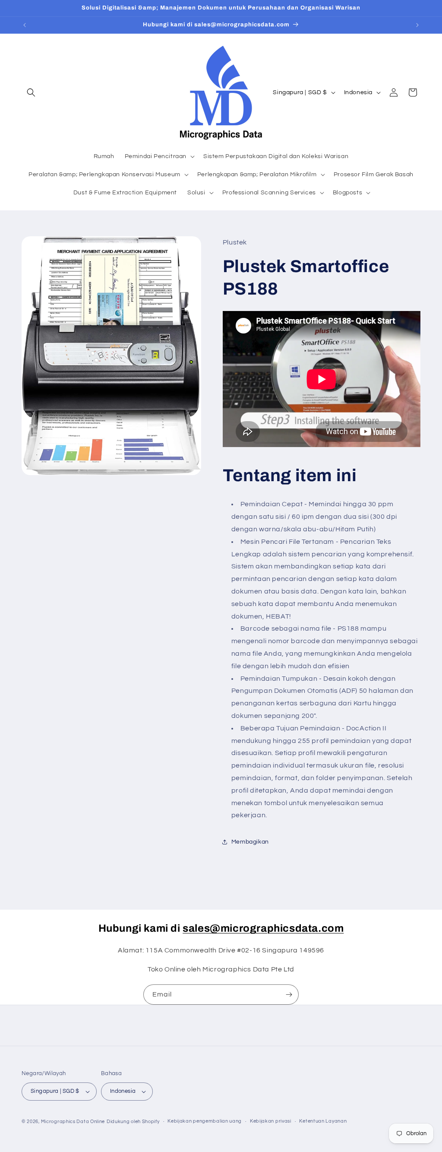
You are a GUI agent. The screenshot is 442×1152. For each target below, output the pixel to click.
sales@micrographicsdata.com (263, 928)
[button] (31, 92)
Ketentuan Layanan (323, 1121)
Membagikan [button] (250, 842)
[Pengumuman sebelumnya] (24, 25)
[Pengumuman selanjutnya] (417, 25)
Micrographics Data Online (73, 1121)
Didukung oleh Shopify (133, 1121)
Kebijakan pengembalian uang (204, 1121)
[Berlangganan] (288, 994)
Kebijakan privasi (270, 1121)
